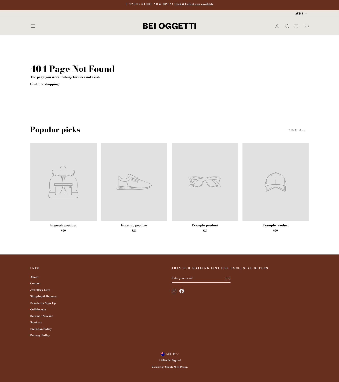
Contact (35, 283)
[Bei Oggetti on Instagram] (174, 291)
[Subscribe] (228, 278)
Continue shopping (44, 84)
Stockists (36, 322)
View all (297, 129)
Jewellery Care (40, 290)
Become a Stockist (41, 316)
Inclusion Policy (41, 329)
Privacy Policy (40, 335)
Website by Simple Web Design (169, 367)
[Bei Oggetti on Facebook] (181, 291)
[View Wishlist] (296, 25)
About (34, 277)
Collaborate (38, 309)
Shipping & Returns (43, 296)
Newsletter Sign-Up (43, 303)
